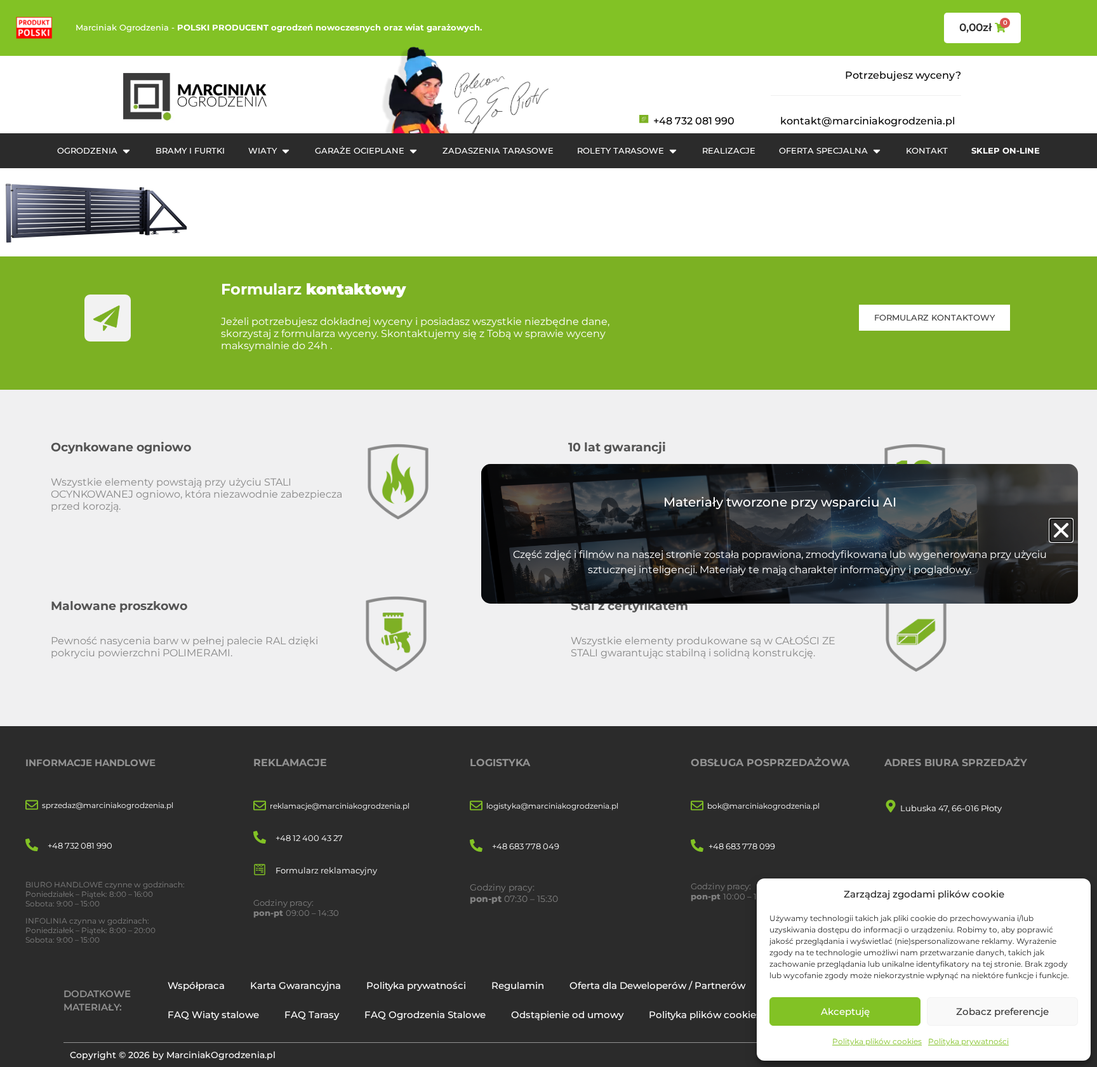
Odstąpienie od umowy (567, 1015)
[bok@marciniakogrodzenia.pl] (697, 806)
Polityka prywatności (968, 1041)
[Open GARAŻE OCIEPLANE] (413, 151)
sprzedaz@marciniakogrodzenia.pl (107, 805)
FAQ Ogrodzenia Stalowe (425, 1015)
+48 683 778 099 (741, 846)
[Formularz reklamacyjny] (259, 870)
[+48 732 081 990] (31, 845)
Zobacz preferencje (1002, 1011)
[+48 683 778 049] (476, 846)
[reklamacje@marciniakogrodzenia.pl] (259, 806)
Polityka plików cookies (877, 1041)
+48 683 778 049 (525, 846)
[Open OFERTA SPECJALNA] (876, 151)
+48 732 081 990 (694, 121)
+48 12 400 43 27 (309, 838)
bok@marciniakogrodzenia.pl (763, 806)
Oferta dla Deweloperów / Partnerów (657, 985)
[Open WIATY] (285, 151)
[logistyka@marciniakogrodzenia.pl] (476, 806)
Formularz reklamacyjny (326, 870)
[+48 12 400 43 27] (259, 838)
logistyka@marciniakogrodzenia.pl (552, 806)
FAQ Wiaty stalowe (213, 1015)
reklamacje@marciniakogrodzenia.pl (339, 806)
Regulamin (517, 985)
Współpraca (196, 985)
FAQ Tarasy (311, 1015)
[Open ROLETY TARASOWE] (673, 151)
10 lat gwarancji (617, 446)
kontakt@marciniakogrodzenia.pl (867, 121)
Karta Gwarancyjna (295, 985)
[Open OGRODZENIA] (126, 151)
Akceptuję (845, 1011)
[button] (1061, 530)
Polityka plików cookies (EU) (716, 1015)
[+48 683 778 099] (697, 846)
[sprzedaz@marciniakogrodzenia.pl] (31, 806)
